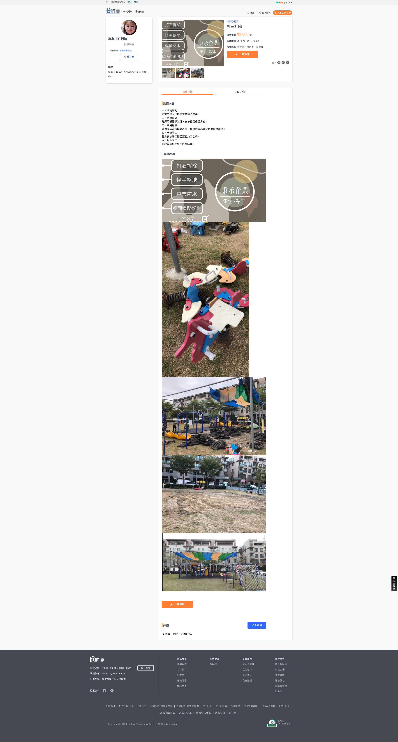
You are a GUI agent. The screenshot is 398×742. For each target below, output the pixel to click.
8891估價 (220, 713)
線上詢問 (145, 668)
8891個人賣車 (203, 713)
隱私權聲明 (281, 686)
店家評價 (240, 91)
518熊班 (110, 706)
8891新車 (284, 706)
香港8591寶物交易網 (187, 706)
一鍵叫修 (245, 54)
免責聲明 (280, 675)
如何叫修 (182, 664)
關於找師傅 (281, 664)
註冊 (252, 664)
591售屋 (235, 706)
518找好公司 (126, 706)
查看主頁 (129, 56)
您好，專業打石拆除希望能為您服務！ (127, 74)
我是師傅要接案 (282, 13)
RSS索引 (182, 686)
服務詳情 (187, 91)
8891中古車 (185, 713)
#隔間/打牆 (233, 21)
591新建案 (221, 706)
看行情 (180, 669)
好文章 (180, 675)
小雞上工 (141, 706)
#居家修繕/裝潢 (125, 51)
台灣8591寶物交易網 (161, 706)
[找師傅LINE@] (111, 690)
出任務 (232, 713)
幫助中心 (247, 675)
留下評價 (257, 625)
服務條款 (280, 680)
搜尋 (252, 13)
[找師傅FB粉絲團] (104, 690)
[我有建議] (394, 583)
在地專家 (182, 680)
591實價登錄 (251, 706)
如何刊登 (267, 13)
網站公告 (280, 669)
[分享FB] (278, 62)
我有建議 (247, 680)
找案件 (213, 664)
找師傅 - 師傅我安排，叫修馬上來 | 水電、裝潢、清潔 (113, 11)
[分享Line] (283, 62)
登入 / (246, 664)
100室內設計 (268, 706)
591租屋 (207, 706)
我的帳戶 (247, 669)
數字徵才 (280, 691)
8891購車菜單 (167, 713)
